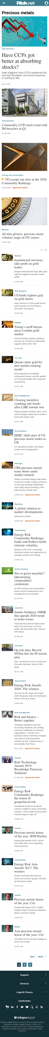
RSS (41, 1007)
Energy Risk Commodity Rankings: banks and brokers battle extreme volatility (30, 540)
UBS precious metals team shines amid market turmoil (28, 471)
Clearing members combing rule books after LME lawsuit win (29, 403)
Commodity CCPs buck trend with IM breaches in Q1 (24, 126)
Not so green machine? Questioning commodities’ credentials (29, 578)
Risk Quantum (8, 49)
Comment (19, 608)
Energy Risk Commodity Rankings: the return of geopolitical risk (29, 796)
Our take (18, 358)
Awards (18, 758)
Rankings (18, 463)
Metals (17, 927)
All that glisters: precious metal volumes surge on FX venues (22, 235)
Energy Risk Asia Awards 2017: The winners (26, 867)
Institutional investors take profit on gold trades (28, 263)
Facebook (17, 1007)
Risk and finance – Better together (26, 718)
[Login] (46, 2)
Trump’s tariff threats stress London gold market (28, 330)
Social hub (36, 1007)
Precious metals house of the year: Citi (29, 901)
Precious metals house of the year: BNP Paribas (30, 834)
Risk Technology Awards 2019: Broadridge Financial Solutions (28, 767)
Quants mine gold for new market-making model (28, 365)
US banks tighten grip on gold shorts (28, 297)
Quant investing (21, 569)
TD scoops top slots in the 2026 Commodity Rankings (24, 181)
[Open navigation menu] (2, 3)
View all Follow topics (7, 1007)
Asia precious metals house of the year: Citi (29, 932)
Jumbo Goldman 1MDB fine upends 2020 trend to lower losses (30, 615)
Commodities (20, 530)
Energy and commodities (12, 175)
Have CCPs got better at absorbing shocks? (21, 61)
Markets (5, 230)
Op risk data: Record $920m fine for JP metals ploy (30, 653)
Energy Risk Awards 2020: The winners (27, 686)
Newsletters (22, 1007)
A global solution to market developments (28, 510)
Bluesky (27, 1007)
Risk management (22, 396)
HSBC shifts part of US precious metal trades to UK (30, 438)
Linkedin (12, 1007)
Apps (31, 1007)
